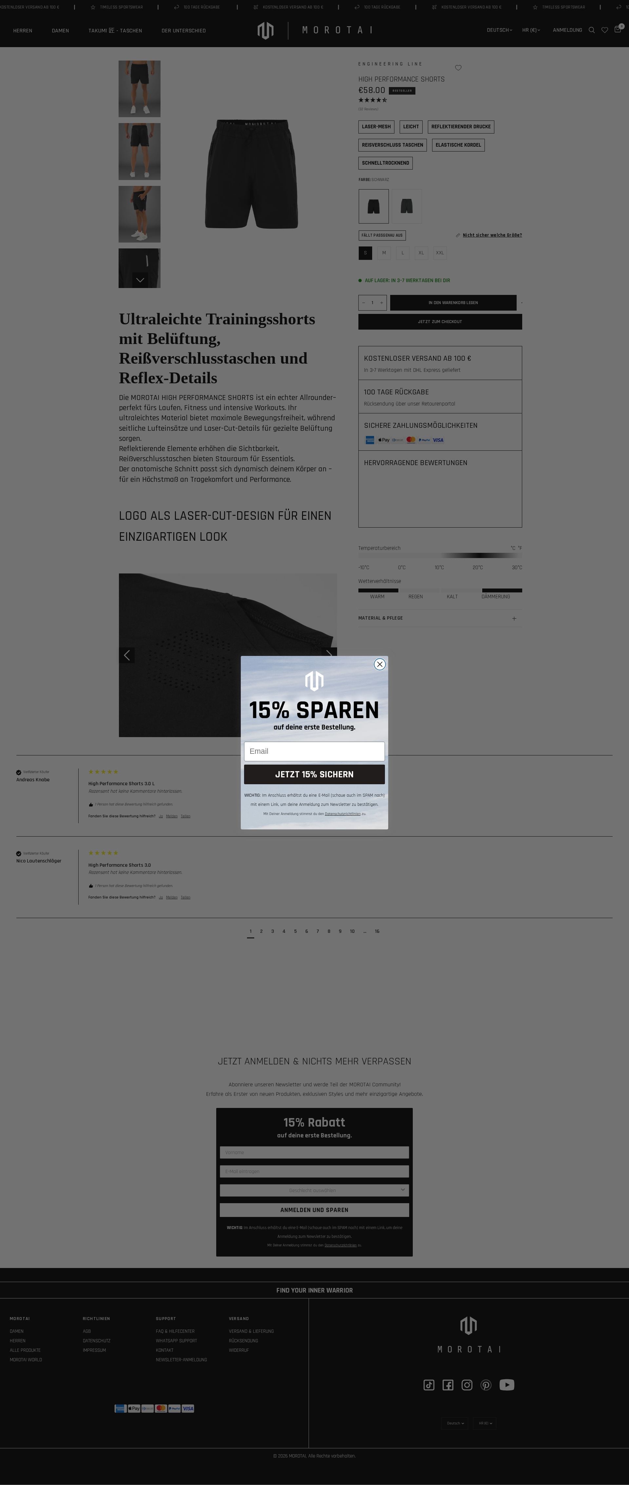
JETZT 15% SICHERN (314, 774)
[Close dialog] (380, 664)
